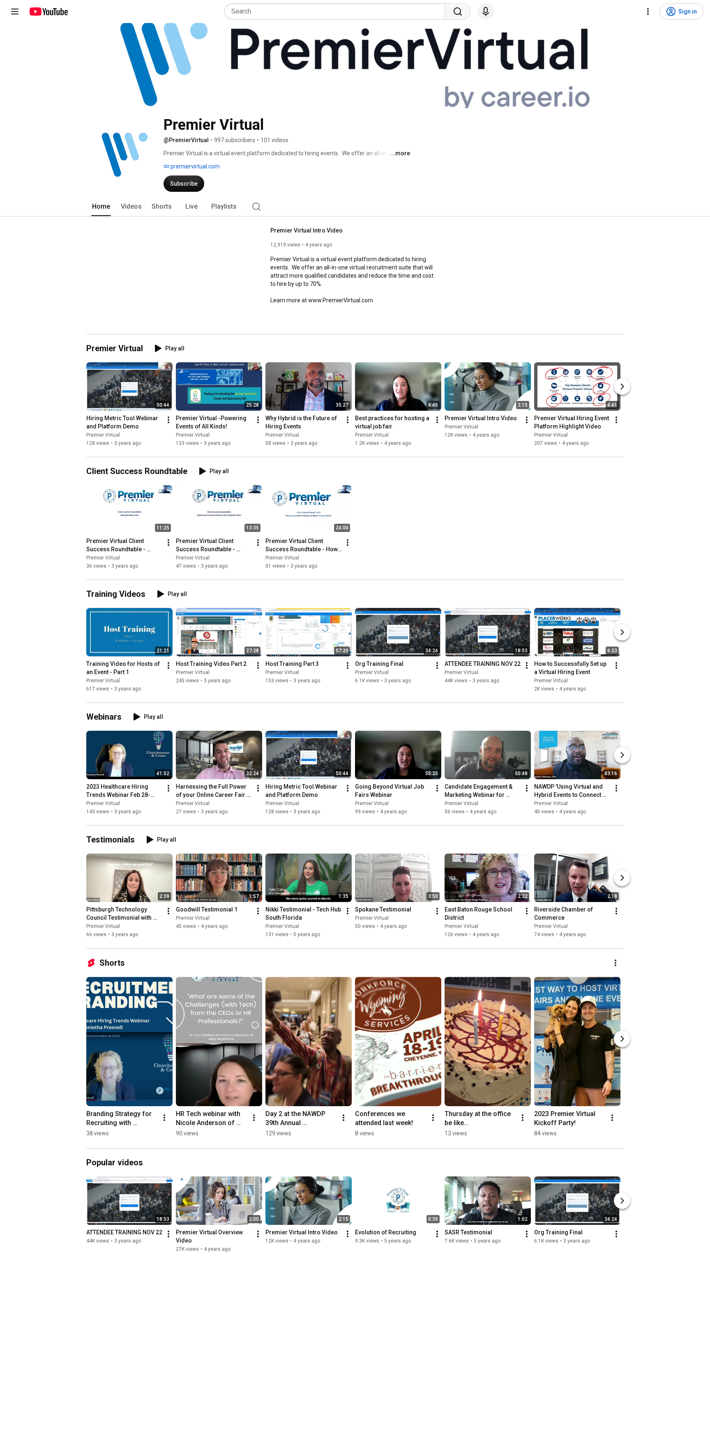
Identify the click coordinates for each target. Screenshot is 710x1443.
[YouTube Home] (48, 11)
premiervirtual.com (194, 166)
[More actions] (168, 420)
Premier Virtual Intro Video (306, 230)
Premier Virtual (103, 435)
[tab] (101, 206)
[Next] (622, 386)
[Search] (458, 11)
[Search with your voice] (485, 11)
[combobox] (337, 11)
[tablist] (355, 206)
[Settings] (648, 11)
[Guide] (15, 11)
